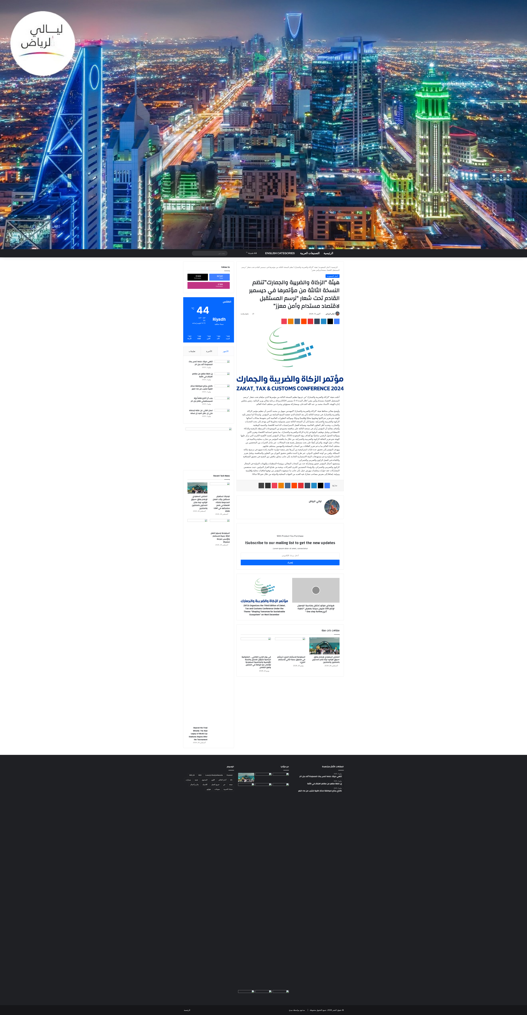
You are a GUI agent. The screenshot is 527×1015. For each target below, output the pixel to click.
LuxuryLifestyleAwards (214, 775)
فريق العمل (215, 784)
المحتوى (204, 780)
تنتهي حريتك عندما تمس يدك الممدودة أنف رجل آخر (201, 363)
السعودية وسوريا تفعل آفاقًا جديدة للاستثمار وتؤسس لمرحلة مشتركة (220, 537)
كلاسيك (205, 784)
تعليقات (192, 351)
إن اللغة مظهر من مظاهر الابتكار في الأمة (202, 375)
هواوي (209, 789)
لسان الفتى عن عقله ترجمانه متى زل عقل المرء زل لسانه (201, 412)
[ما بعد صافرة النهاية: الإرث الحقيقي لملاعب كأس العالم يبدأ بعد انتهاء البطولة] (246, 886)
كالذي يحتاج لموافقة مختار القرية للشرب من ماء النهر (201, 387)
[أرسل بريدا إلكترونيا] (324, 314)
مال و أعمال (194, 784)
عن (224, 784)
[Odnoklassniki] (290, 321)
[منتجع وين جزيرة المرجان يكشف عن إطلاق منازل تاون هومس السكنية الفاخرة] (246, 994)
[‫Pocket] (284, 321)
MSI (199, 775)
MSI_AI (192, 775)
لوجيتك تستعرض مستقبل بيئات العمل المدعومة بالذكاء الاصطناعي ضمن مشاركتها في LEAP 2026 (221, 504)
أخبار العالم (222, 780)
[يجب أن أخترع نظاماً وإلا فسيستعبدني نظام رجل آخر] (222, 402)
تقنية (196, 780)
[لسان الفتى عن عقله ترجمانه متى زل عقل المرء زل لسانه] (222, 414)
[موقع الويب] (320, 506)
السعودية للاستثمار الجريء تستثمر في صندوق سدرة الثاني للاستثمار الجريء (291, 659)
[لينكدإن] (323, 321)
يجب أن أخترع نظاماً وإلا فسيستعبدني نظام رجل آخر (202, 399)
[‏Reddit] (304, 321)
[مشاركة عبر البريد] (268, 485)
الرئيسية (328, 253)
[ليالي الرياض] (263, 124)
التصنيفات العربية (310, 253)
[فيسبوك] (337, 321)
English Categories (280, 253)
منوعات (217, 789)
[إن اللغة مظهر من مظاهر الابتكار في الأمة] (222, 377)
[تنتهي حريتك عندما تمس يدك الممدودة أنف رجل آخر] (222, 365)
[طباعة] (261, 485)
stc (231, 780)
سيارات (188, 780)
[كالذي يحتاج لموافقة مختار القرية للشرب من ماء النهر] (222, 390)
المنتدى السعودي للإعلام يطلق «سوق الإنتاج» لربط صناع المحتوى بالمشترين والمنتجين (326, 659)
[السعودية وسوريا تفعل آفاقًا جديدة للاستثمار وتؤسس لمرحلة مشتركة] (220, 524)
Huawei (229, 775)
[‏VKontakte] (297, 321)
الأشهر (226, 351)
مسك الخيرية (228, 789)
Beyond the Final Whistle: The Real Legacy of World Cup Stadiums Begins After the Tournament (198, 733)
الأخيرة (209, 351)
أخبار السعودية (324, 267)
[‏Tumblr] (317, 321)
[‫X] (330, 321)
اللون (213, 780)
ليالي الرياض (330, 314)
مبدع (291, 1010)
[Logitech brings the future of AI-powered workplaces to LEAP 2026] (281, 777)
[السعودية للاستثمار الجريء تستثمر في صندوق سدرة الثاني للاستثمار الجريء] (290, 645)
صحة (230, 784)
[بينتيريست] (310, 321)
